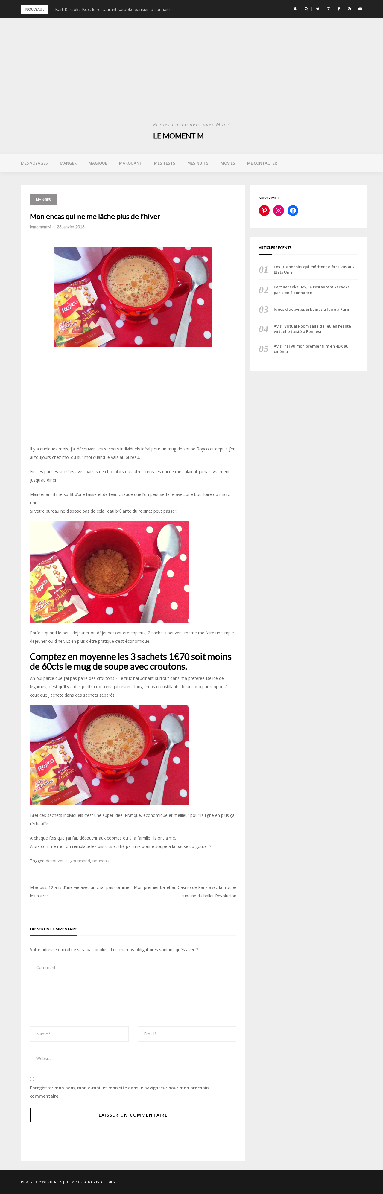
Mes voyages (34, 163)
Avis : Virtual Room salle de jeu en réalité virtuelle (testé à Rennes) (312, 328)
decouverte (57, 860)
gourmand (80, 860)
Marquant (130, 163)
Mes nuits (198, 163)
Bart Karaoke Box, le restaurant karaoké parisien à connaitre (114, 9)
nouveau (100, 860)
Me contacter (262, 163)
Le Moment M (178, 135)
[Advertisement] (191, 75)
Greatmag (86, 1182)
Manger (68, 163)
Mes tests (164, 163)
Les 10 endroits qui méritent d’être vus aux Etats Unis (314, 269)
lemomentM (40, 226)
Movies (228, 163)
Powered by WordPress (41, 1182)
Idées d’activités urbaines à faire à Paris (312, 309)
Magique (98, 163)
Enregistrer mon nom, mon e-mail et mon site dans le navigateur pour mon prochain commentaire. (119, 1092)
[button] (295, 9)
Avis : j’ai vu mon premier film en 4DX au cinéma (311, 348)
